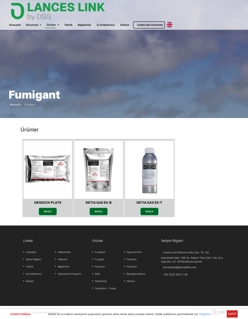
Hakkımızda (64, 252)
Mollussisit (101, 281)
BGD (97, 273)
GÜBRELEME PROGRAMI (150, 25)
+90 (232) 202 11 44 (175, 274)
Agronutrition (134, 252)
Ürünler (51, 24)
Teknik (68, 24)
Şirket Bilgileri (33, 259)
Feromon (100, 266)
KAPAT (232, 314)
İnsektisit (132, 266)
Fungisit (99, 259)
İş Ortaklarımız (106, 24)
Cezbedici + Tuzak (105, 288)
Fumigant (100, 252)
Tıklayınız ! (205, 314)
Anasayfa (15, 24)
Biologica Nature (136, 273)
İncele (48, 211)
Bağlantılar (84, 24)
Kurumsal (32, 24)
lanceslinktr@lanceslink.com (179, 267)
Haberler (63, 259)
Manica (131, 281)
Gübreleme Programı (69, 273)
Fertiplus (132, 259)
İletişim (124, 24)
